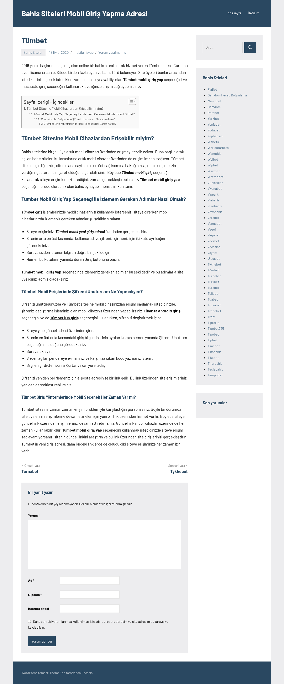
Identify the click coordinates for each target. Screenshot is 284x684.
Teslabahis (215, 369)
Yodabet (214, 130)
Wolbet (213, 159)
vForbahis (215, 206)
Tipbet (212, 340)
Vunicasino (215, 183)
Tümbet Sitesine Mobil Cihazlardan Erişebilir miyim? (65, 108)
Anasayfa (234, 13)
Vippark (213, 194)
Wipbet (213, 165)
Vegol (212, 229)
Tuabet (213, 299)
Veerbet (213, 241)
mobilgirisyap (84, 52)
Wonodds (214, 153)
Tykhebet (214, 264)
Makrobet (214, 101)
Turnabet (214, 276)
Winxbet (214, 171)
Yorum (34, 515)
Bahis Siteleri (33, 52)
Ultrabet (214, 258)
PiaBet (212, 89)
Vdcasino (214, 247)
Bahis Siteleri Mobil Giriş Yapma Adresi (84, 13)
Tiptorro (214, 323)
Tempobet (215, 375)
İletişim (253, 13)
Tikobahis (214, 352)
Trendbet (214, 311)
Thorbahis (215, 363)
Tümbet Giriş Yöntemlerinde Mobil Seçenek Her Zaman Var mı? (80, 123)
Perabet (213, 113)
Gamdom (214, 107)
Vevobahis (215, 212)
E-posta (35, 595)
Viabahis (214, 200)
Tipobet (213, 334)
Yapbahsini (215, 136)
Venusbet (215, 223)
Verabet (213, 218)
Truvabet (214, 305)
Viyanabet (215, 188)
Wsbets (213, 142)
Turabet (213, 288)
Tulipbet (214, 293)
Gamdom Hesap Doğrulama (227, 95)
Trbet (212, 317)
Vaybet (212, 253)
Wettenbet (215, 177)
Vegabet (214, 235)
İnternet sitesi (38, 608)
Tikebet (213, 357)
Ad (31, 580)
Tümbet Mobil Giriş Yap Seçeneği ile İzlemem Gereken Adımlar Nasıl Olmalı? (84, 114)
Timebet (214, 346)
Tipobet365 (216, 328)
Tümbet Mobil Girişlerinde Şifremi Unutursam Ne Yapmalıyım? (78, 119)
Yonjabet (214, 124)
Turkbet (213, 282)
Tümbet (213, 270)
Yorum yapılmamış (112, 52)
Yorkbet (213, 118)
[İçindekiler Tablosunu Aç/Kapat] (130, 101)
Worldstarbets (218, 148)
